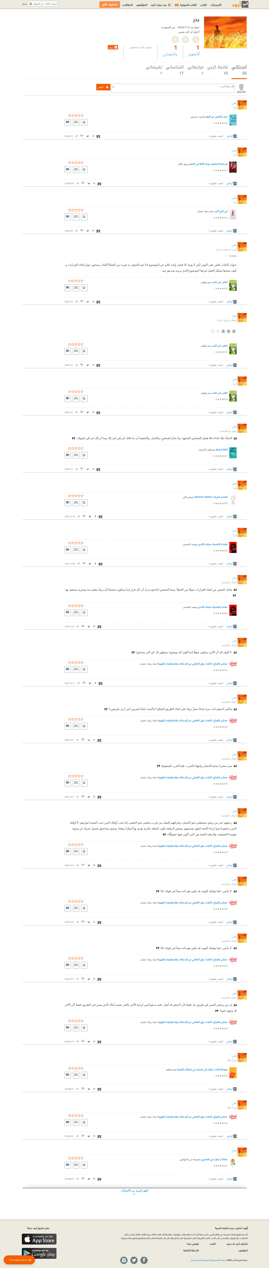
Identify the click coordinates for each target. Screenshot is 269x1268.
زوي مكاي (183, 163)
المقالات (127, 4)
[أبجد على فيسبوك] (144, 1260)
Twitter (87, 135)
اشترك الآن (109, 4)
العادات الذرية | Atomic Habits (211, 496)
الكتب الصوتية (186, 4)
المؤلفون (141, 4)
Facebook (93, 135)
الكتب (203, 4)
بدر (234, 102)
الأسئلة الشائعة (191, 1250)
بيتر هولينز (206, 282)
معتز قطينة (171, 1069)
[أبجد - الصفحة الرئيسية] (236, 4)
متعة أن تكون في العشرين (214, 1159)
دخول (24, 3)
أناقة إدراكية (221, 449)
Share (98, 136)
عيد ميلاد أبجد (161, 4)
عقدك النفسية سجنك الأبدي (212, 544)
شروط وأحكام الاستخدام (200, 1260)
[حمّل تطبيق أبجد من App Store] (39, 1239)
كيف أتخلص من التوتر (216, 116)
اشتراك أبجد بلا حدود (237, 1243)
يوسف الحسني (190, 544)
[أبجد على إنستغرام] (124, 1260)
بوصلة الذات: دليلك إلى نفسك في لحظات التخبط (202, 1069)
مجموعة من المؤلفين (190, 1159)
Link (76, 135)
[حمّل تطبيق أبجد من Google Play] (39, 1253)
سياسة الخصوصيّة (218, 1260)
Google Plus (82, 135)
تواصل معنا (193, 1243)
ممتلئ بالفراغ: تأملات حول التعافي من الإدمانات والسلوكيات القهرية (192, 663)
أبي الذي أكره (221, 211)
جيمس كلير (188, 497)
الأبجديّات (215, 4)
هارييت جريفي (197, 116)
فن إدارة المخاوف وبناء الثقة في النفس (207, 163)
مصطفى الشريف (206, 449)
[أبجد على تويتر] (134, 1260)
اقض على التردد (219, 281)
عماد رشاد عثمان (205, 211)
